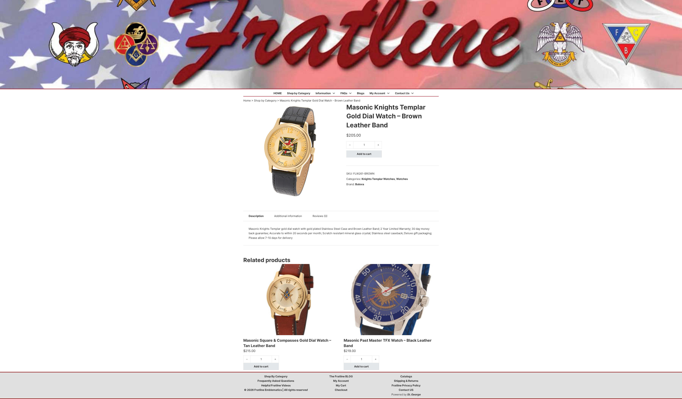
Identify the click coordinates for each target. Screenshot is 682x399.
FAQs (343, 93)
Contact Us (402, 93)
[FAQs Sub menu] (350, 93)
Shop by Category (298, 93)
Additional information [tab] (288, 216)
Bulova (359, 184)
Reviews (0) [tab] (320, 216)
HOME (278, 93)
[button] (336, 107)
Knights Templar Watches (378, 179)
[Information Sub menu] (333, 93)
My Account (377, 93)
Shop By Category (276, 376)
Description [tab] (256, 216)
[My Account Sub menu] (388, 93)
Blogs (360, 93)
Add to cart (364, 154)
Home (247, 100)
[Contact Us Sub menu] (412, 93)
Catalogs (406, 376)
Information (323, 93)
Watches (402, 179)
